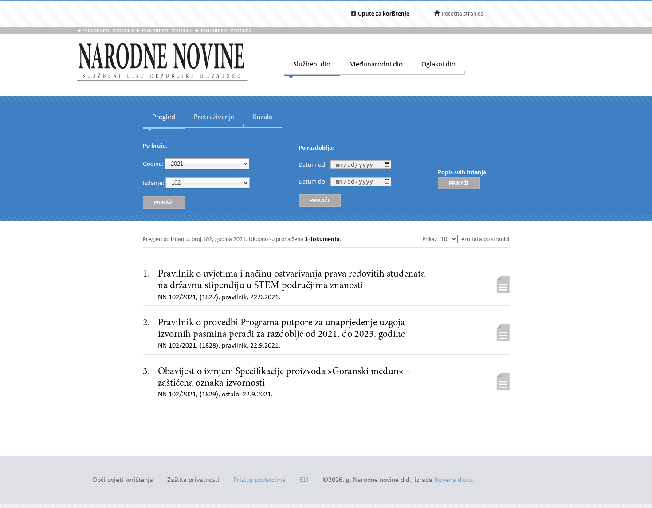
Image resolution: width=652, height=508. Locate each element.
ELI (304, 480)
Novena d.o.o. (454, 480)
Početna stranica (462, 14)
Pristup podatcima (259, 480)
